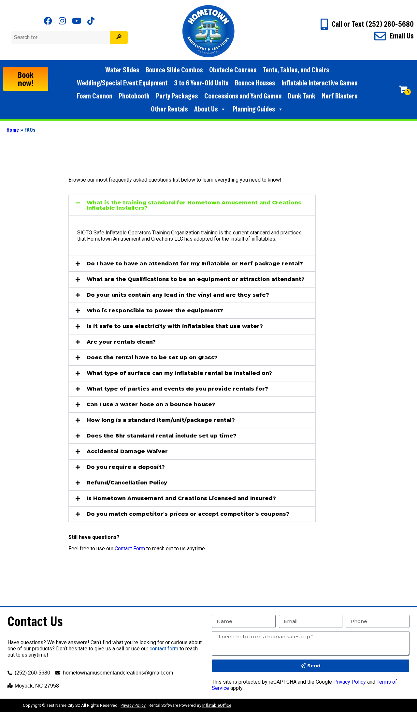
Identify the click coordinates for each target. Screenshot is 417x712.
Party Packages (177, 96)
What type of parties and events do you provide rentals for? (177, 389)
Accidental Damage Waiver (127, 451)
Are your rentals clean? (121, 342)
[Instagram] (62, 21)
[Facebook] (48, 21)
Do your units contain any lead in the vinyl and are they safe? (178, 295)
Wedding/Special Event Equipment (122, 83)
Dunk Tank (301, 96)
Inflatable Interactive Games (319, 83)
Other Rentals (169, 109)
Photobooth (134, 96)
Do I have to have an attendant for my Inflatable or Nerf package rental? (195, 263)
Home (13, 129)
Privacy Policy (349, 682)
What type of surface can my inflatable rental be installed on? (179, 373)
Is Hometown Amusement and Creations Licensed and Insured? (181, 498)
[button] (192, 205)
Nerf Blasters (339, 96)
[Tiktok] (91, 21)
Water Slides (122, 70)
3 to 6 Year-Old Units (201, 83)
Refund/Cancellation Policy (127, 483)
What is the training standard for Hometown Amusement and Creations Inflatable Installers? (194, 205)
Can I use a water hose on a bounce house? (151, 404)
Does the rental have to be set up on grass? (152, 357)
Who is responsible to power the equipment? (155, 310)
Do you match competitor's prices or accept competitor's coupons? (188, 514)
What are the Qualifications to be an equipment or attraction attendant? (196, 279)
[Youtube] (77, 21)
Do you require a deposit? (126, 467)
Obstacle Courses (232, 70)
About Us (206, 109)
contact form (164, 648)
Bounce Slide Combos (174, 70)
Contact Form (130, 548)
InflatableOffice (216, 705)
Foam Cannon (94, 96)
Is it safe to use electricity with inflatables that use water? (175, 326)
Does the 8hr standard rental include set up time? (162, 436)
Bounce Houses (255, 83)
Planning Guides (254, 109)
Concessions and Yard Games (242, 96)
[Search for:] (61, 37)
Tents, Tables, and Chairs (296, 70)
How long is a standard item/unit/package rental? (161, 420)
